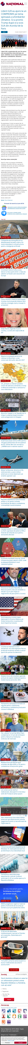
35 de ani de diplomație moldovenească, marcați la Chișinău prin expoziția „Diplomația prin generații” (13, 934)
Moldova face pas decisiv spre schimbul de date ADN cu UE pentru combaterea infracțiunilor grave (13, 764)
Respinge (7, 1042)
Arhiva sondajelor (21, 974)
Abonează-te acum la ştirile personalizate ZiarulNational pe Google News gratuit (17, 207)
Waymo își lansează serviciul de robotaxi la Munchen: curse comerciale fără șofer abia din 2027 (13, 358)
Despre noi (4, 1035)
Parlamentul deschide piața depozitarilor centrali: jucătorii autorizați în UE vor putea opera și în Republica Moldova (13, 877)
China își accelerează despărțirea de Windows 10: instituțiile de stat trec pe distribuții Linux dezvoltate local (13, 849)
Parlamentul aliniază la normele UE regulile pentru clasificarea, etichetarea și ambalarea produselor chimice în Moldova (13, 706)
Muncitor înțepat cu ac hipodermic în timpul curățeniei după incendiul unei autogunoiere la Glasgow (13, 415)
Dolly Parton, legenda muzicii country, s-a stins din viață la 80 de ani (12, 330)
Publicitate (12, 1035)
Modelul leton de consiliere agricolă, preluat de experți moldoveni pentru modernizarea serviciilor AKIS (13, 678)
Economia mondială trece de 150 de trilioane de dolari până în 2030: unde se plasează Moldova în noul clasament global (13, 561)
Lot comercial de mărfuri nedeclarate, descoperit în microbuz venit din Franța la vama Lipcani (13, 792)
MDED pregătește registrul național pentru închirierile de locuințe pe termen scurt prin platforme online (13, 906)
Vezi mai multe (14, 970)
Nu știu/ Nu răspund (6, 995)
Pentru (5, 989)
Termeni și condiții (11, 1040)
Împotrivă (5, 991)
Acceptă (20, 1042)
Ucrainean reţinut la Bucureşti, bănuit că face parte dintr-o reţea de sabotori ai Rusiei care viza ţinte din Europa (13, 273)
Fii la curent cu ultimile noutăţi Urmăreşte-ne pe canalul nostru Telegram (17, 213)
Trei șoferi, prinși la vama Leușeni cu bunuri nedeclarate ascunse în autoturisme (13, 963)
